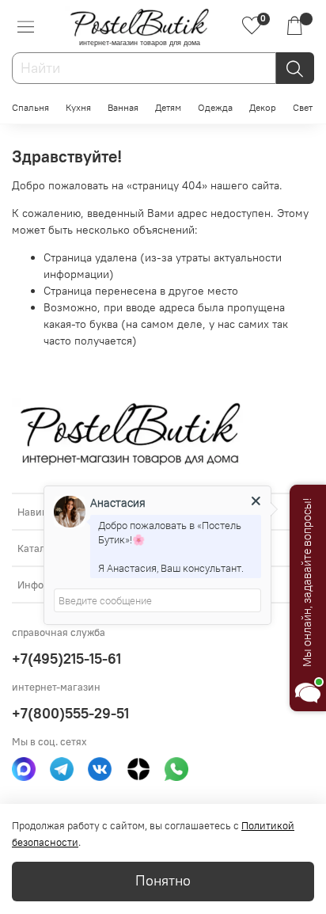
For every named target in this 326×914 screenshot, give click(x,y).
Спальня (30, 107)
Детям (168, 107)
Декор (262, 107)
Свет (303, 107)
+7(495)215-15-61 (66, 658)
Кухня (78, 107)
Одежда (215, 107)
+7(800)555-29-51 (70, 713)
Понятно (163, 880)
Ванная (123, 107)
